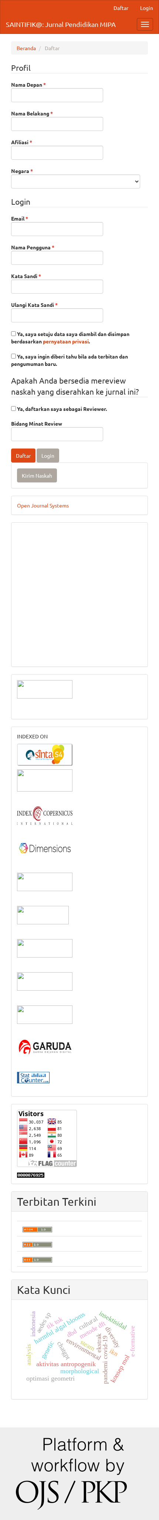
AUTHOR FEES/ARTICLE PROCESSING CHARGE (73, 642)
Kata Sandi (40, 275)
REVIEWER (30, 565)
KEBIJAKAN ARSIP (39, 587)
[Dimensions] (44, 848)
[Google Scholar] (44, 779)
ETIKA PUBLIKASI (38, 609)
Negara (36, 170)
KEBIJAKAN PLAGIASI (44, 598)
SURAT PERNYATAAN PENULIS (54, 620)
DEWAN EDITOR (36, 532)
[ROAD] (44, 947)
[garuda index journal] (44, 1047)
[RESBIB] (44, 980)
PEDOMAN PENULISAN (45, 543)
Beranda (26, 48)
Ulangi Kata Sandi (48, 304)
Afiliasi (35, 141)
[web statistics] (33, 1076)
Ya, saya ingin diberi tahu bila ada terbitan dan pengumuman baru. (69, 360)
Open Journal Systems (43, 505)
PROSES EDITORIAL (41, 631)
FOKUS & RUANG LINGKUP (50, 554)
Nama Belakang (46, 113)
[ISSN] (44, 881)
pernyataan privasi (66, 341)
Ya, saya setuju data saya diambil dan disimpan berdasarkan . (70, 337)
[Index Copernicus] (44, 814)
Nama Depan (42, 84)
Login (146, 7)
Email (33, 218)
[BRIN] (43, 914)
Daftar (121, 7)
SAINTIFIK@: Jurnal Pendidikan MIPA (61, 24)
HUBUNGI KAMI (36, 653)
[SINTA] (44, 754)
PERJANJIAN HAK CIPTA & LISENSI (59, 576)
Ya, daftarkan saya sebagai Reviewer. (61, 408)
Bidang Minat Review (36, 423)
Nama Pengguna (46, 246)
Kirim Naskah (37, 475)
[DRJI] (44, 1014)
